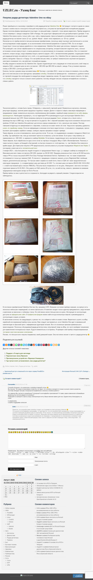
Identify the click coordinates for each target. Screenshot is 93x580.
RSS (19, 475)
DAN (17, 21)
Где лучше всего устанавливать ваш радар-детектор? (25, 361)
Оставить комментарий (72, 21)
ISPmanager (11, 515)
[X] (11, 345)
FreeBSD (10, 513)
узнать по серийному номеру (13, 128)
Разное (7, 556)
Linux (8, 517)
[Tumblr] (41, 345)
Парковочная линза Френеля (17, 356)
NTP (8, 563)
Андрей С (40, 542)
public (36, 366)
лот (87, 151)
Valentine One (54, 26)
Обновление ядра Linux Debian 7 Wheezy (50, 485)
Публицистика (9, 554)
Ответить (87, 385)
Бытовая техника (10, 544)
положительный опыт (30, 148)
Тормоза (9, 540)
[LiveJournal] (31, 345)
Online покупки (10, 366)
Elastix (11, 528)
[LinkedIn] (29, 345)
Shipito (85, 146)
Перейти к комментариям (54, 21)
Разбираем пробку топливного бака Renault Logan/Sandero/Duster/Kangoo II (48, 538)
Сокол (59, 118)
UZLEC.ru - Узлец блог (19, 10)
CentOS (11, 519)
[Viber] (19, 345)
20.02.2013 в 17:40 (21, 384)
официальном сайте (19, 314)
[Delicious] (36, 345)
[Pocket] (14, 345)
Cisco (9, 560)
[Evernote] (16, 345)
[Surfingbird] (51, 345)
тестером (6, 332)
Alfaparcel (76, 146)
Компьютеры (9, 551)
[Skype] (24, 345)
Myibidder (41, 138)
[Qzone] (56, 345)
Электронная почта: (41, 461)
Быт (6, 542)
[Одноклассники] (6, 345)
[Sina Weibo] (49, 345)
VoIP (8, 524)
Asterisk (11, 526)
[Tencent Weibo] (59, 345)
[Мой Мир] (9, 345)
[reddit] (34, 345)
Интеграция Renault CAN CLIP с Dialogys (76, 371)
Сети (7, 558)
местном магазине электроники (21, 332)
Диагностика (11, 535)
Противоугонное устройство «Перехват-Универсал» (25, 358)
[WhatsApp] (21, 345)
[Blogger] (54, 345)
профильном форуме (35, 314)
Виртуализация (10, 547)
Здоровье (8, 549)
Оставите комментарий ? (13, 378)
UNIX (7, 510)
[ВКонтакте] (4, 345)
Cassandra (11, 384)
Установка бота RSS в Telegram (47, 483)
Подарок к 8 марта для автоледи (18, 353)
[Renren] (39, 345)
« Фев (5, 497)
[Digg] (46, 345)
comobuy (43, 74)
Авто (16, 366)
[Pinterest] (44, 345)
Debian (11, 522)
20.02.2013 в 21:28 (22, 407)
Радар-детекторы (24, 366)
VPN (8, 565)
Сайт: (36, 465)
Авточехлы (10, 533)
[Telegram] (26, 345)
